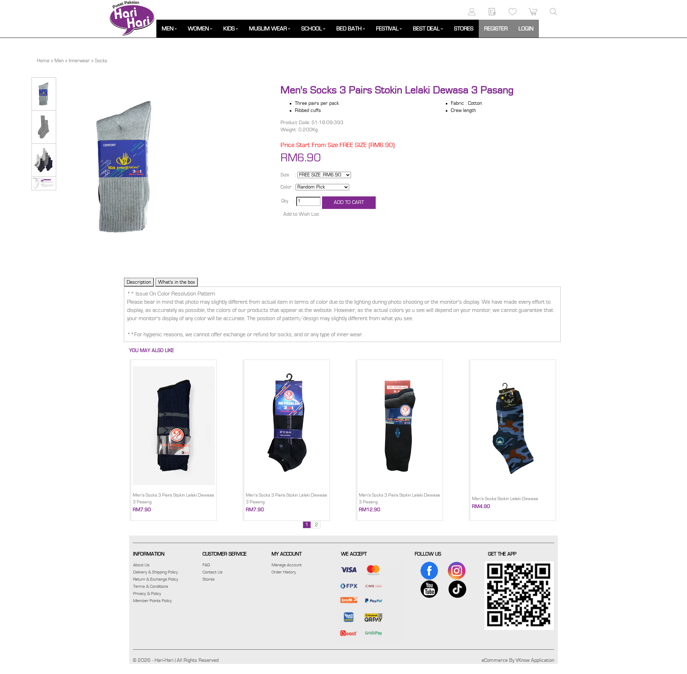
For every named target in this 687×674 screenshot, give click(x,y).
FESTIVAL (387, 28)
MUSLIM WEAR (268, 28)
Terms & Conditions (150, 586)
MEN (168, 28)
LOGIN (525, 28)
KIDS (229, 28)
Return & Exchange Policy (155, 579)
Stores (209, 579)
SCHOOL (311, 28)
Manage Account (287, 565)
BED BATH (349, 28)
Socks (101, 60)
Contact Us (213, 572)
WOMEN (198, 28)
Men (59, 60)
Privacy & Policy (147, 593)
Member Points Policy (152, 601)
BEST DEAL (426, 28)
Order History (284, 572)
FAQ (206, 565)
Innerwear (79, 60)
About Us (141, 565)
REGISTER (496, 28)
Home (43, 60)
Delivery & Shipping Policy (155, 572)
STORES (463, 28)
